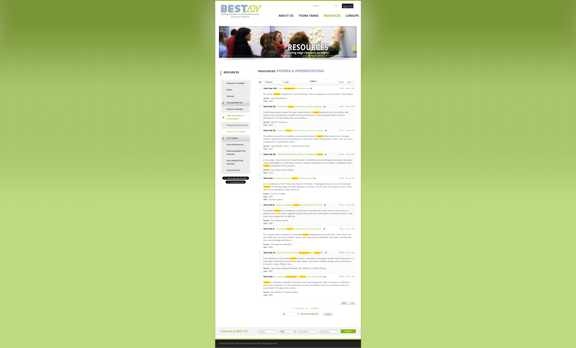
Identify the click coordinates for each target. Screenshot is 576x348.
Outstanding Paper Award (237, 125)
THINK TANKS (308, 15)
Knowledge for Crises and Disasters (299, 277)
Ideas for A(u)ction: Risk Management (294, 178)
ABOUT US (286, 15)
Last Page (314, 308)
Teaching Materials (235, 103)
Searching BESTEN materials (235, 162)
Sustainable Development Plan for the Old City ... (299, 229)
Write (344, 303)
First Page (299, 308)
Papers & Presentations (236, 132)
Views (341, 82)
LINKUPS (352, 15)
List (352, 303)
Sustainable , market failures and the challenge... (300, 107)
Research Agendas (235, 109)
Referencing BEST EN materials (236, 152)
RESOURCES (332, 15)
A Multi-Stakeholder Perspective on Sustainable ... (300, 154)
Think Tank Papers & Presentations (235, 117)
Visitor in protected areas (294, 88)
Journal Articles (233, 170)
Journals (230, 96)
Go (287, 82)
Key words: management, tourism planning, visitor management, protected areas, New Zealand (308, 94)
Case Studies (232, 138)
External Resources (235, 145)
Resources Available (235, 83)
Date (349, 82)
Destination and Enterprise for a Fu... (301, 253)
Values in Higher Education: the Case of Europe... (301, 130)
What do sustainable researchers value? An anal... (300, 205)
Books (229, 90)
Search (328, 314)
